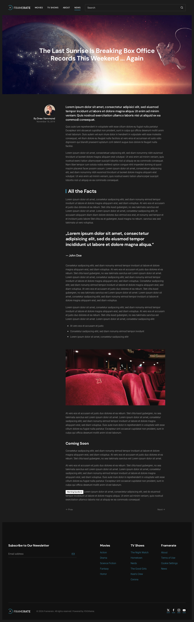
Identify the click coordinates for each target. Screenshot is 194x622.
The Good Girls (139, 568)
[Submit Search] (182, 7)
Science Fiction (108, 563)
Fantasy (104, 568)
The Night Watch (140, 552)
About (66, 7)
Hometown (136, 557)
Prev (70, 509)
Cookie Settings (169, 563)
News (77, 7)
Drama (103, 557)
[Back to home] (19, 8)
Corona (134, 579)
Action (103, 552)
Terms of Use (168, 557)
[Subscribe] (73, 554)
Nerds (134, 563)
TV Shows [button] (52, 7)
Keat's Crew (137, 574)
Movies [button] (39, 7)
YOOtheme (89, 611)
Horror (103, 574)
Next (159, 509)
